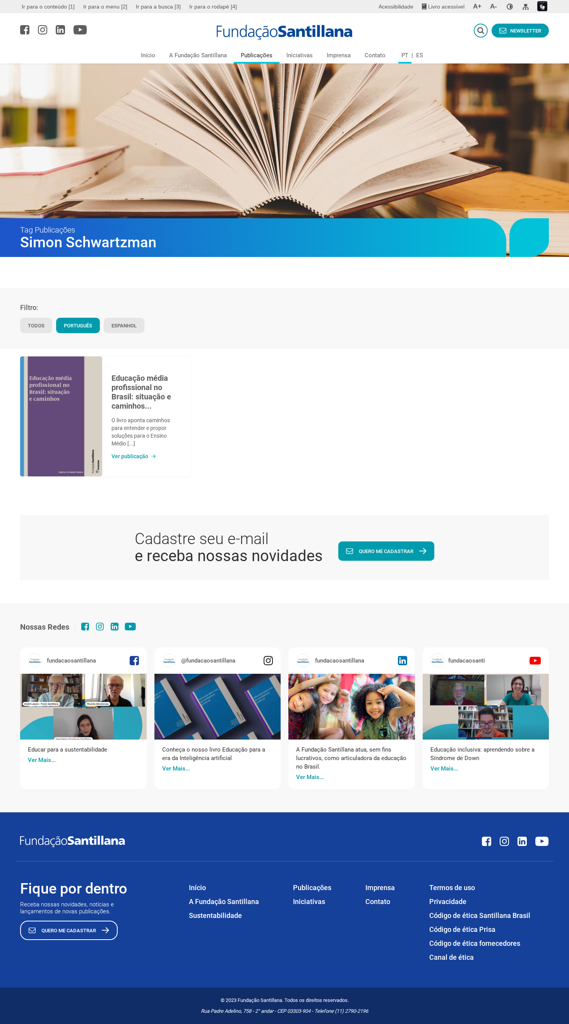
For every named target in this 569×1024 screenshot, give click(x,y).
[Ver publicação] (61, 416)
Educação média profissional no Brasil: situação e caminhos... (141, 392)
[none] (510, 6)
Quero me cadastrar (386, 551)
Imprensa (339, 55)
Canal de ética (451, 957)
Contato (375, 55)
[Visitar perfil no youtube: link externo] (80, 29)
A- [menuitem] (493, 6)
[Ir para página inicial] (285, 32)
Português (78, 326)
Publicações (257, 55)
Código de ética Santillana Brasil (479, 915)
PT (404, 55)
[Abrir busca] (481, 31)
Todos (36, 326)
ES (419, 55)
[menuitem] (49, 6)
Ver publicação (129, 456)
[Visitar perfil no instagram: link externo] (42, 29)
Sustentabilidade (215, 915)
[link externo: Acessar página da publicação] (83, 707)
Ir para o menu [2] (105, 6)
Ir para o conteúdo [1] (48, 6)
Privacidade (447, 901)
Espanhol (124, 326)
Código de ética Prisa (462, 929)
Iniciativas (299, 55)
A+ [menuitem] (477, 6)
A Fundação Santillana (198, 55)
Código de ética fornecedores (474, 943)
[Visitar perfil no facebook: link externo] (24, 29)
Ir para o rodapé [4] (213, 6)
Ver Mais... (42, 760)
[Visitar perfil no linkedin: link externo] (60, 29)
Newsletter (525, 31)
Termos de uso (452, 888)
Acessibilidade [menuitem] (396, 6)
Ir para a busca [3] (158, 6)
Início (148, 55)
